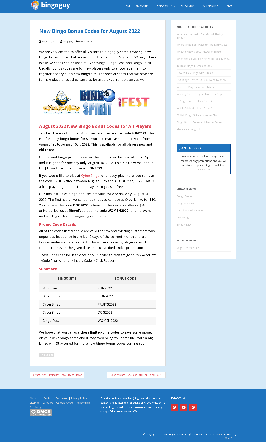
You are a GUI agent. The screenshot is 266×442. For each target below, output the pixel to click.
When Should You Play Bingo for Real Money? (203, 58)
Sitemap (34, 402)
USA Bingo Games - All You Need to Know (201, 80)
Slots (230, 6)
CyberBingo (90, 175)
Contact (48, 398)
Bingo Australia (185, 203)
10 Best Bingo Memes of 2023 (195, 66)
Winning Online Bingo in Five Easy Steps (200, 94)
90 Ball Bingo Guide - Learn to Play (197, 115)
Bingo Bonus (164, 6)
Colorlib (219, 434)
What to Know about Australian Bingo (199, 51)
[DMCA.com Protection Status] (41, 412)
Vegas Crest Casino (188, 248)
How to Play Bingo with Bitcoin (195, 73)
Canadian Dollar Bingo (190, 210)
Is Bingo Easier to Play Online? (194, 101)
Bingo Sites (142, 6)
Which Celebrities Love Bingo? (194, 108)
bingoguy (68, 41)
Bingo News (187, 6)
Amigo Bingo (184, 196)
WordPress (230, 438)
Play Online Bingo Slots (190, 129)
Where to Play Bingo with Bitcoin (196, 87)
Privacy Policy (79, 398)
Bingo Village (184, 224)
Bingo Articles (86, 41)
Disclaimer (62, 398)
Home (127, 6)
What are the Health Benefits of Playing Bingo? (200, 36)
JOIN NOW (203, 169)
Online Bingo (210, 6)
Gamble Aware (64, 402)
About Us (35, 398)
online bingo (46, 354)
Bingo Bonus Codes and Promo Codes (199, 122)
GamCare (47, 402)
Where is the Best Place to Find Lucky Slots (202, 44)
